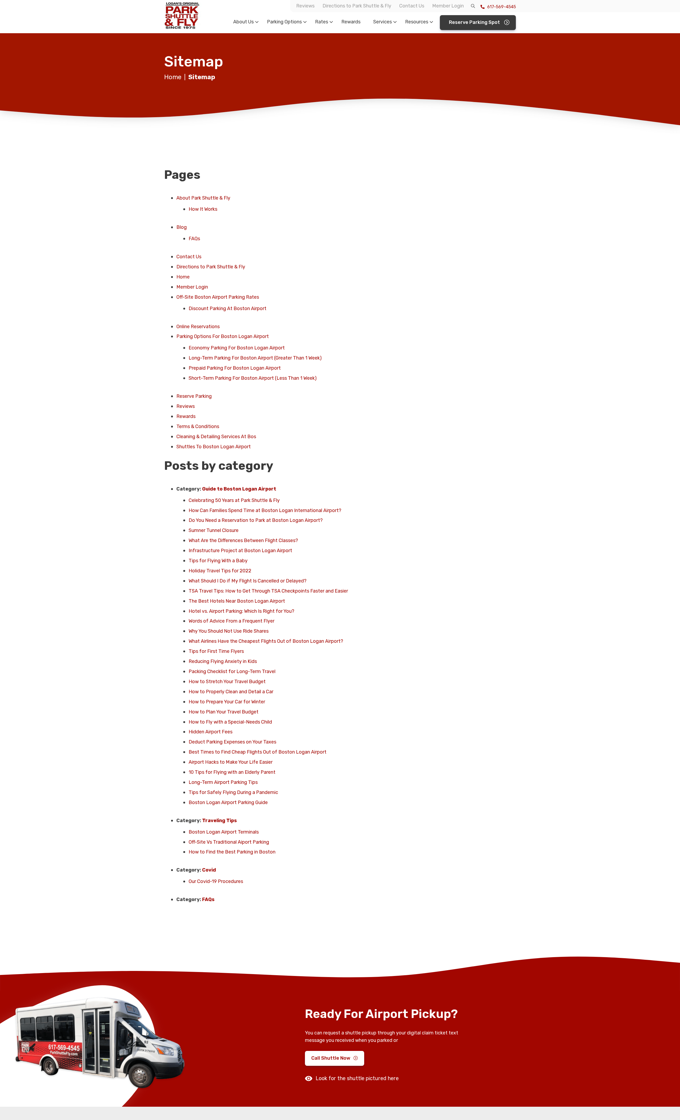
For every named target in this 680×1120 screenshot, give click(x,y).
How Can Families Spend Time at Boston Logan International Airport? (265, 510)
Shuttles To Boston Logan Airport (213, 447)
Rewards (350, 22)
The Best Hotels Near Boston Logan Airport (238, 601)
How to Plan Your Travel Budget (223, 712)
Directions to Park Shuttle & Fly (356, 6)
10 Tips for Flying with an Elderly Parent (232, 772)
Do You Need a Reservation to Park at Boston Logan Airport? (256, 520)
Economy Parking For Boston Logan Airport (237, 348)
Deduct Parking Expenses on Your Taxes (232, 742)
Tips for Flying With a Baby (218, 561)
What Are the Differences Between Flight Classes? (243, 540)
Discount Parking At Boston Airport (227, 308)
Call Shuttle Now (330, 1058)
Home (172, 77)
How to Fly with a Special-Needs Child (230, 722)
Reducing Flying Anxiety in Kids (223, 661)
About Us (243, 22)
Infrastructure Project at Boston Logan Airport (240, 550)
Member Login (448, 6)
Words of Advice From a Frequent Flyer (231, 621)
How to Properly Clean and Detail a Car (231, 692)
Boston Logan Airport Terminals (224, 832)
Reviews (305, 6)
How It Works (203, 209)
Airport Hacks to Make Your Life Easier (231, 762)
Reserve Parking (194, 396)
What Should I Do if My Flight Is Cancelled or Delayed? (248, 581)
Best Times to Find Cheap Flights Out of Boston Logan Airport (257, 752)
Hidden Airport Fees (210, 732)
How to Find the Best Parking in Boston (232, 852)
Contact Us (411, 6)
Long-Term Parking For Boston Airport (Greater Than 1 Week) (255, 358)
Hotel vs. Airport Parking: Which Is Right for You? (243, 611)
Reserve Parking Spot (474, 22)
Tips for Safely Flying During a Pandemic (233, 792)
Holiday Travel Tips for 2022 (220, 571)
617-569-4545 (501, 6)
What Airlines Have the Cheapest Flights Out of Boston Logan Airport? (266, 641)
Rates (321, 22)
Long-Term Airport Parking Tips (223, 782)
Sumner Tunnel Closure (214, 530)
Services (382, 22)
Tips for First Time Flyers (216, 651)
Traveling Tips (219, 820)
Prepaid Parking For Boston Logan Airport (235, 368)
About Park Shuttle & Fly (203, 198)
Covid (209, 870)
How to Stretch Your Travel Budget (227, 681)
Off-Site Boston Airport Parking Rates (217, 297)
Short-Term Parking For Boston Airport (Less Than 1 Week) (253, 378)
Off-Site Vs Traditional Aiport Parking (229, 842)
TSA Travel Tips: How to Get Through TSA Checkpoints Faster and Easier (269, 591)
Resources (416, 22)
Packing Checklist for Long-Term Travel (232, 671)
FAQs (194, 239)
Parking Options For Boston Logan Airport (222, 336)
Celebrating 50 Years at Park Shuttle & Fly (234, 500)
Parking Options (284, 22)
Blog (181, 227)
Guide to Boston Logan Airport (239, 489)
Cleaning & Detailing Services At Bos (216, 436)
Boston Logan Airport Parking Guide (228, 802)
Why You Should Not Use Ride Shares (229, 631)
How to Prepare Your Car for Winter (227, 702)
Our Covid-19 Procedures (216, 881)
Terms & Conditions (197, 426)
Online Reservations (198, 326)
